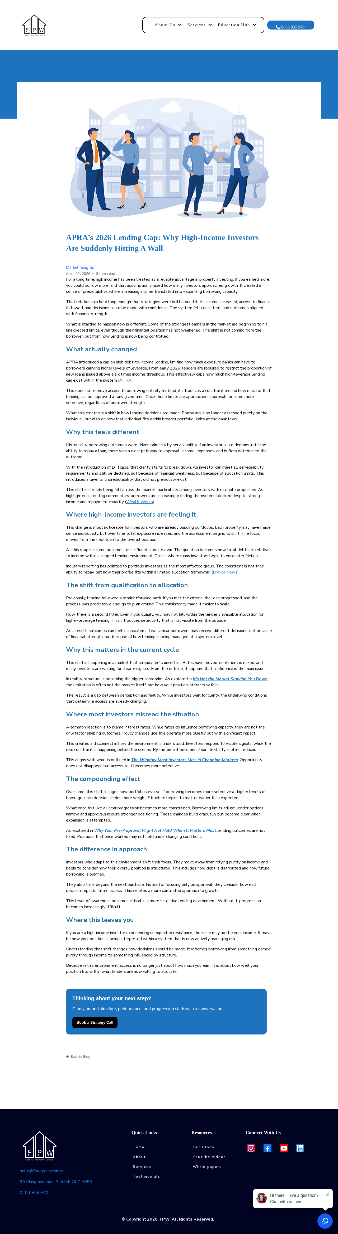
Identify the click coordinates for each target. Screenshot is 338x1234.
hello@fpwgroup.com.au (42, 1171)
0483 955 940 (34, 1193)
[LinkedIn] (300, 1148)
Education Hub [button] (235, 25)
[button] (179, 25)
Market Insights (80, 267)
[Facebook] (267, 1148)
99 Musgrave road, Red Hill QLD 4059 (56, 1182)
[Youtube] (284, 1148)
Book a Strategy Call (95, 1022)
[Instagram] (251, 1148)
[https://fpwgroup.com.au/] (79, 25)
